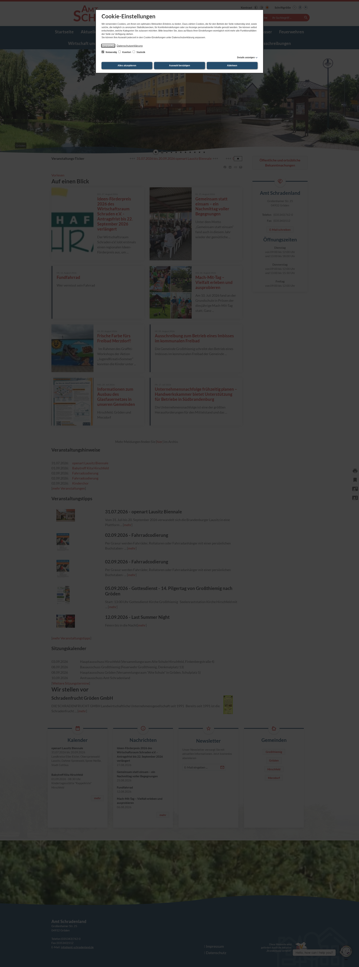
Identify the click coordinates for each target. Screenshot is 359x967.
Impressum (108, 45)
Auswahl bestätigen (179, 65)
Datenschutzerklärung (130, 45)
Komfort (127, 52)
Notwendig (111, 52)
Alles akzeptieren (127, 65)
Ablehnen (232, 65)
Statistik (140, 52)
